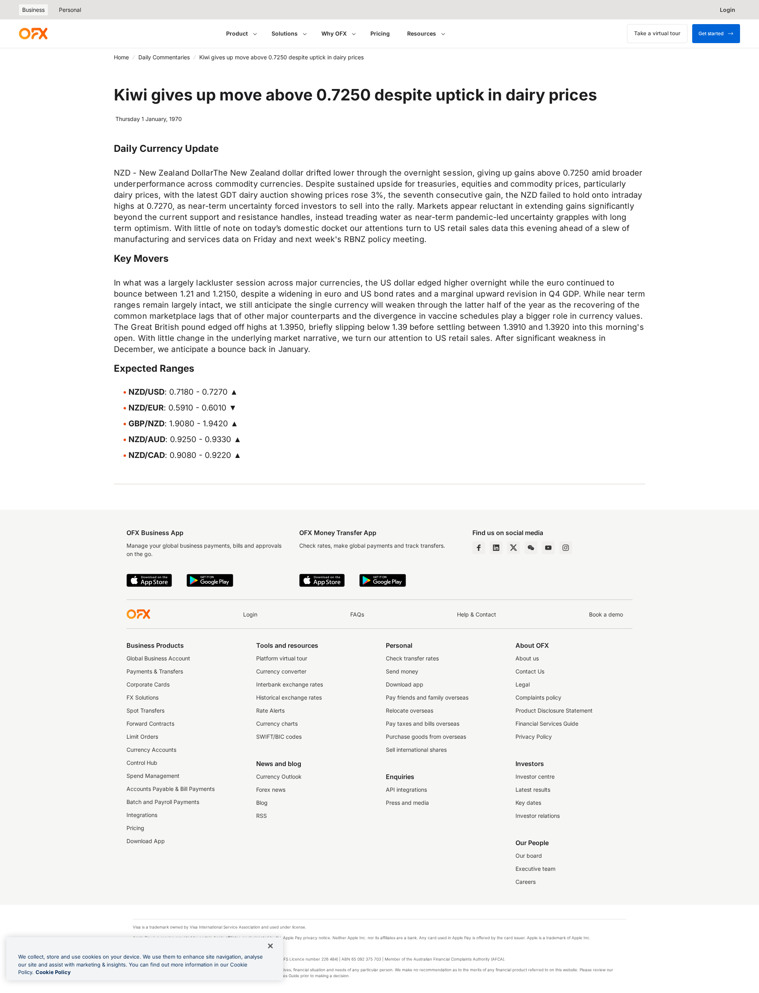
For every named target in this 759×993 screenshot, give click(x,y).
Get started (711, 33)
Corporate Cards (148, 684)
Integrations (141, 814)
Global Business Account (158, 658)
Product (237, 33)
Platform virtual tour (281, 658)
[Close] (270, 946)
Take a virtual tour (657, 33)
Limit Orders (142, 736)
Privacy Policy (533, 736)
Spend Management (152, 775)
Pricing (380, 33)
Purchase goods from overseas (426, 736)
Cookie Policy (53, 972)
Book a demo (606, 614)
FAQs (357, 614)
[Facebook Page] (478, 547)
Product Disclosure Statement (554, 710)
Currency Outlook (279, 776)
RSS (261, 815)
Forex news (270, 789)
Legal (522, 684)
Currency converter (281, 671)
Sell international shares (416, 749)
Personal (70, 9)
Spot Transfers (145, 710)
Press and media (407, 802)
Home (121, 57)
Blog (262, 802)
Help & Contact (476, 614)
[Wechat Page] (531, 547)
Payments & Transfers (154, 671)
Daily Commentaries (164, 57)
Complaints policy (538, 697)
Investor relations (537, 815)
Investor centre (535, 776)
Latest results (532, 789)
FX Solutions (142, 697)
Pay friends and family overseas (427, 697)
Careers (525, 881)
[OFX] (33, 34)
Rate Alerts (270, 710)
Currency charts (277, 723)
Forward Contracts (150, 723)
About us (527, 658)
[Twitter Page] (513, 547)
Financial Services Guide (546, 723)
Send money (402, 671)
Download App (145, 841)
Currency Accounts (151, 749)
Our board (528, 855)
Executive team (535, 868)
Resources (421, 33)
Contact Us (529, 671)
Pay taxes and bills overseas (422, 723)
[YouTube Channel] (548, 547)
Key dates (528, 802)
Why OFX (334, 33)
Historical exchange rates (289, 697)
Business (33, 9)
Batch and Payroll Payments (162, 801)
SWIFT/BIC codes (279, 736)
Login (250, 614)
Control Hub (141, 762)
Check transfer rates (412, 658)
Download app (404, 684)
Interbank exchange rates (289, 684)
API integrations (406, 789)
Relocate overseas (409, 710)
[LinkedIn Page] (496, 547)
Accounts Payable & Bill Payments (170, 788)
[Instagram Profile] (565, 547)
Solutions (285, 33)
